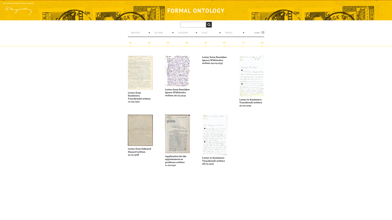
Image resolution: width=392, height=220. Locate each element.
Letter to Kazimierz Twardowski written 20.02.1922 (250, 102)
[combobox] (139, 33)
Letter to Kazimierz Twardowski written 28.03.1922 (213, 161)
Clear (257, 33)
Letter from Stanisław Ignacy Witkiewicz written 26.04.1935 (177, 92)
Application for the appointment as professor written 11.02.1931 (176, 161)
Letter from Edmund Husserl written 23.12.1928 (139, 152)
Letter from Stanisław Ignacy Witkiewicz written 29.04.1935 (214, 60)
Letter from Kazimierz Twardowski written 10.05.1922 (139, 97)
